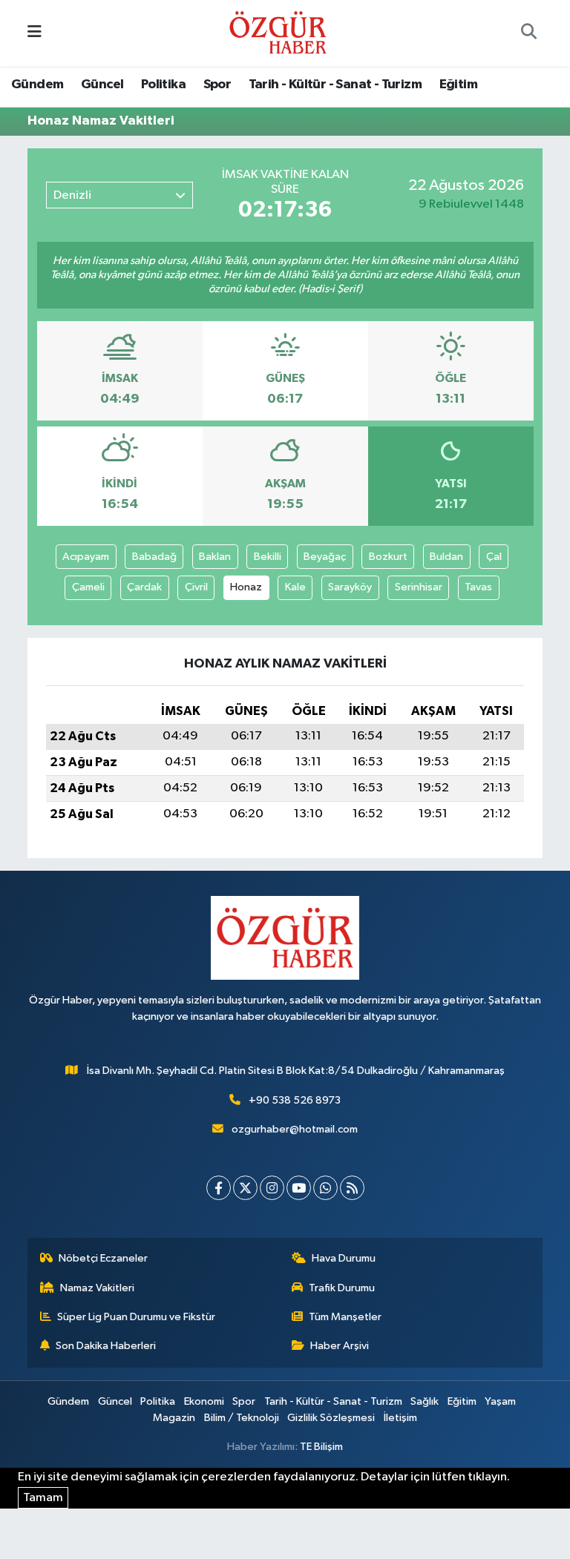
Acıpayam (85, 556)
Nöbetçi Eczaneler (103, 1258)
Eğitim (458, 84)
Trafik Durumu (342, 1287)
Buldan (446, 556)
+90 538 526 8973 (295, 1100)
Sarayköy (350, 587)
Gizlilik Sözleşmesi (331, 1417)
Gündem (37, 84)
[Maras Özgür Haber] (278, 32)
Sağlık (424, 1401)
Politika (163, 84)
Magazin (174, 1417)
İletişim (400, 1417)
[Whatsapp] (325, 1188)
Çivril (196, 587)
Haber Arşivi (339, 1345)
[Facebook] (218, 1188)
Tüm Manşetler (345, 1316)
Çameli (88, 587)
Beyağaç (325, 556)
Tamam (43, 1498)
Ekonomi (204, 1401)
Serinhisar (418, 587)
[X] (245, 1188)
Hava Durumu (344, 1258)
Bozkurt (388, 556)
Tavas (478, 587)
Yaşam (500, 1401)
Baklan (215, 556)
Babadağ (154, 556)
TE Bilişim (321, 1446)
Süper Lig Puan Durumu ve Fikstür (136, 1316)
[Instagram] (272, 1188)
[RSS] (352, 1188)
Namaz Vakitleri (97, 1287)
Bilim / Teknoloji (241, 1417)
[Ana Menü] (34, 33)
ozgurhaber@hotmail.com (295, 1129)
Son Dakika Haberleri (106, 1345)
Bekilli (267, 556)
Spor (217, 84)
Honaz (246, 587)
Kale (295, 587)
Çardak (144, 587)
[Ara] (528, 33)
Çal (494, 556)
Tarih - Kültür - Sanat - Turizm (335, 84)
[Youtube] (298, 1188)
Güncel (102, 84)
